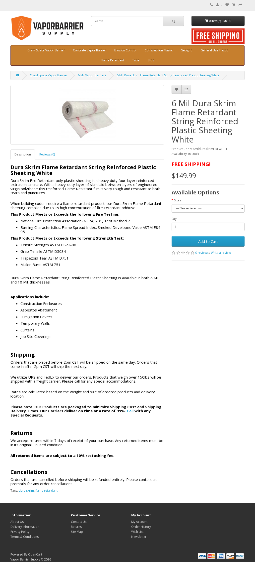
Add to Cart (208, 241)
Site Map (77, 532)
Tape (135, 60)
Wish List (137, 532)
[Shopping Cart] (233, 5)
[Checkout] (240, 5)
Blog (151, 60)
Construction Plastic (159, 50)
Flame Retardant (112, 60)
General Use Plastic (214, 50)
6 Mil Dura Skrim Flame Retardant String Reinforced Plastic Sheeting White (168, 75)
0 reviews (201, 253)
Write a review (221, 253)
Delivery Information (24, 527)
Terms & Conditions (24, 537)
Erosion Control (125, 50)
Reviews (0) (47, 154)
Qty (174, 219)
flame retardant (46, 490)
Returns (76, 527)
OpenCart (35, 554)
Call (130, 410)
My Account (139, 522)
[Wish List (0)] (227, 5)
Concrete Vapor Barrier (89, 50)
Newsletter (138, 537)
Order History (141, 527)
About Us (17, 522)
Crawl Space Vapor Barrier (46, 50)
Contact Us (78, 522)
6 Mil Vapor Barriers (92, 75)
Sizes (177, 200)
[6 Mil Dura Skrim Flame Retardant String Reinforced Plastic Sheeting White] (87, 114)
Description (22, 154)
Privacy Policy (19, 532)
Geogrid (186, 50)
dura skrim (26, 490)
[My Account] (219, 5)
